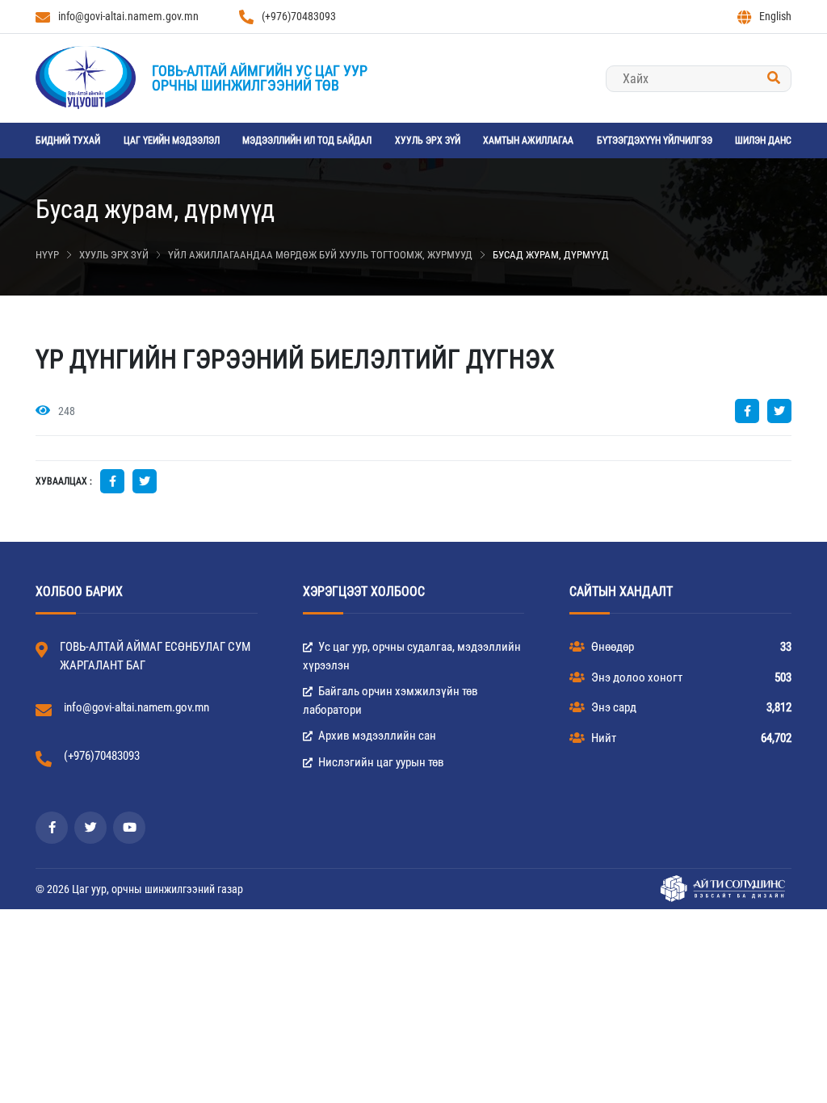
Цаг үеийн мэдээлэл (172, 140)
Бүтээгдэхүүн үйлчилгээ (654, 140)
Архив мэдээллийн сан (376, 735)
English (775, 16)
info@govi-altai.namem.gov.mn (128, 16)
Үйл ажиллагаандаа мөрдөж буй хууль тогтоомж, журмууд (320, 255)
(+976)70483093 (299, 16)
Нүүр (47, 255)
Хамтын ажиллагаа (528, 140)
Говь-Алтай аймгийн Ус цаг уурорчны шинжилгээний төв (259, 78)
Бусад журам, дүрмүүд (551, 255)
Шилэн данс (763, 140)
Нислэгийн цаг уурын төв (380, 762)
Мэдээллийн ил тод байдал (307, 140)
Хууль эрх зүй (427, 140)
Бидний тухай (68, 140)
